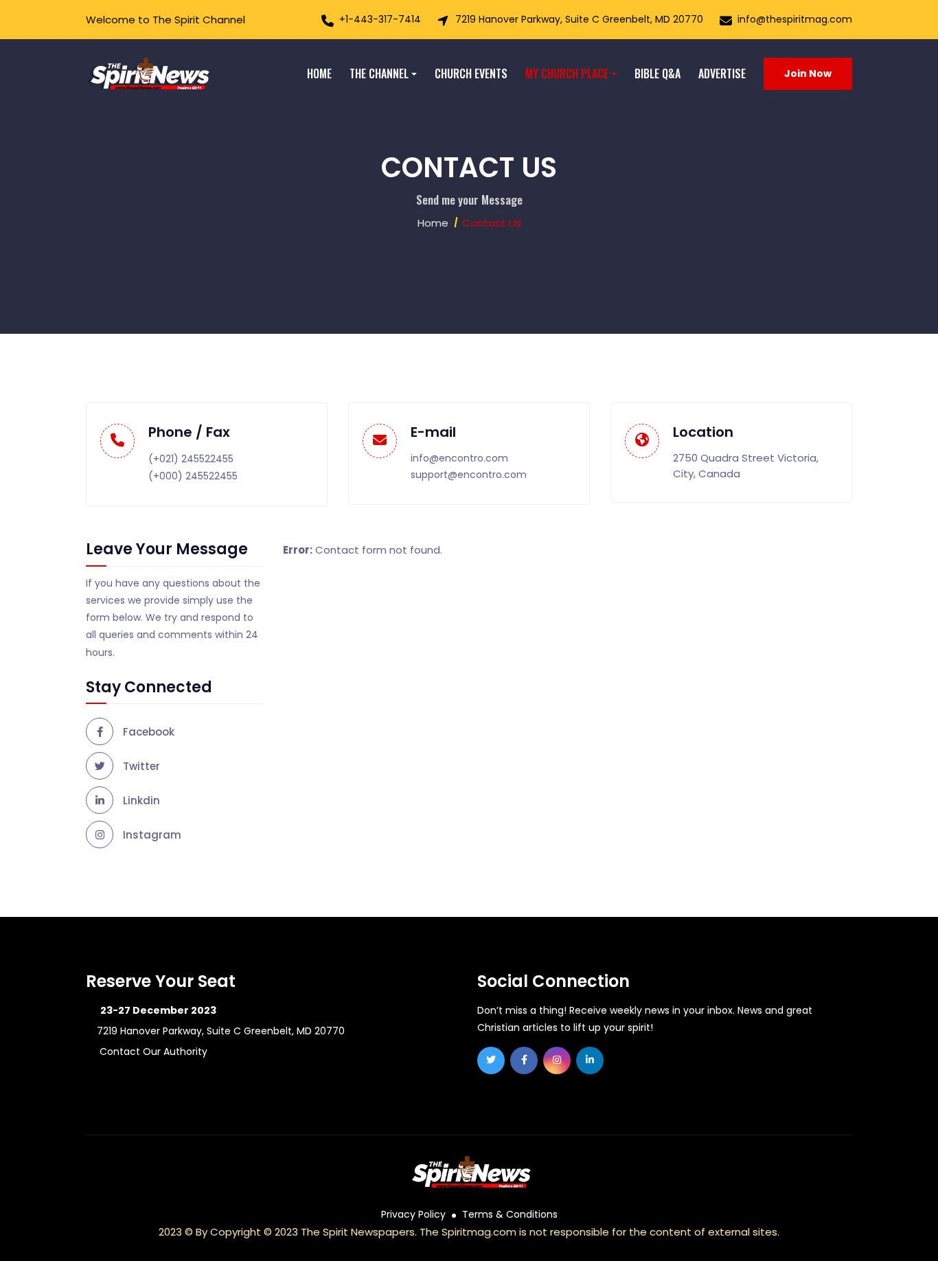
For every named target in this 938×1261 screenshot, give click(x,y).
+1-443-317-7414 (380, 19)
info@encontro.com (459, 458)
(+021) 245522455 (190, 459)
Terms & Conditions (510, 1214)
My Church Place (566, 73)
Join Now (808, 73)
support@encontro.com (469, 474)
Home (319, 73)
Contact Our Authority (152, 1051)
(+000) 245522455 (193, 476)
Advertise (722, 73)
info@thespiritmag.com (794, 19)
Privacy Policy (413, 1214)
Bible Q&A (657, 73)
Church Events (471, 73)
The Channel (379, 73)
